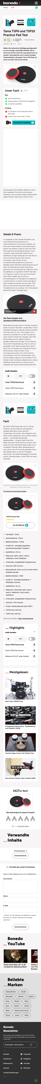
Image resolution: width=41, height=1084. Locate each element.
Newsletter (14, 1045)
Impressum (7, 1059)
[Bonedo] (12, 3)
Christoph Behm (29, 40)
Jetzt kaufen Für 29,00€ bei (22, 122)
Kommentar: (7, 879)
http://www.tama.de (25, 618)
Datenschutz (7, 1063)
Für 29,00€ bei (18, 525)
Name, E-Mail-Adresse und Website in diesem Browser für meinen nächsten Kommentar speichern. (19, 917)
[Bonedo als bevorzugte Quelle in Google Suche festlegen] (17, 40)
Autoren (6, 1068)
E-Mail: (5, 906)
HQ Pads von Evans (27, 48)
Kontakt (6, 1054)
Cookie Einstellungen (11, 1073)
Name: (5, 896)
